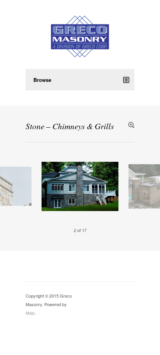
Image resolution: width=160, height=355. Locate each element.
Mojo (30, 313)
